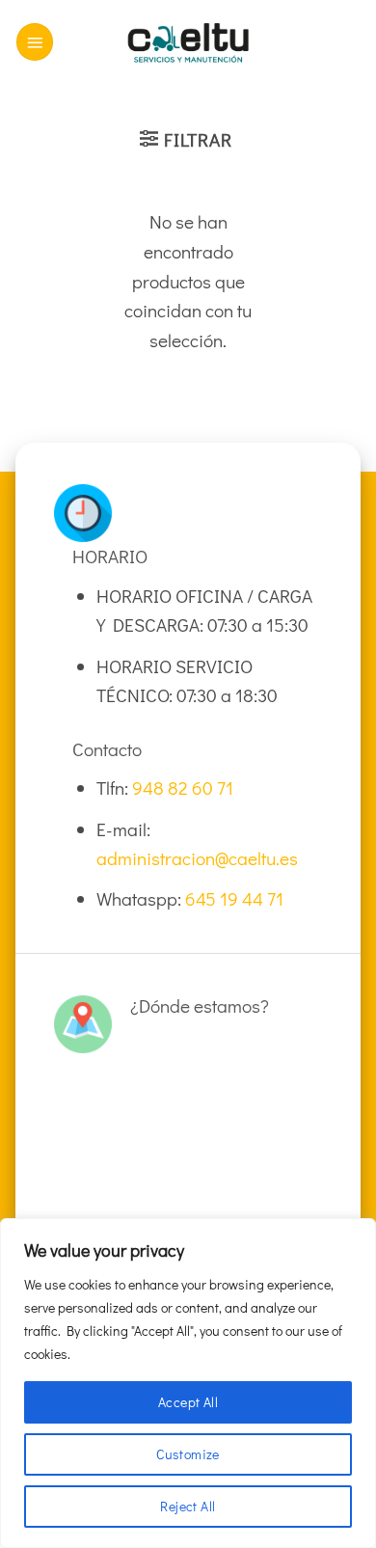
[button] (34, 42)
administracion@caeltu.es (197, 858)
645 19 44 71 (234, 898)
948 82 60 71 (182, 787)
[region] (188, 1383)
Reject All (187, 1506)
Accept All (188, 1402)
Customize (188, 1454)
